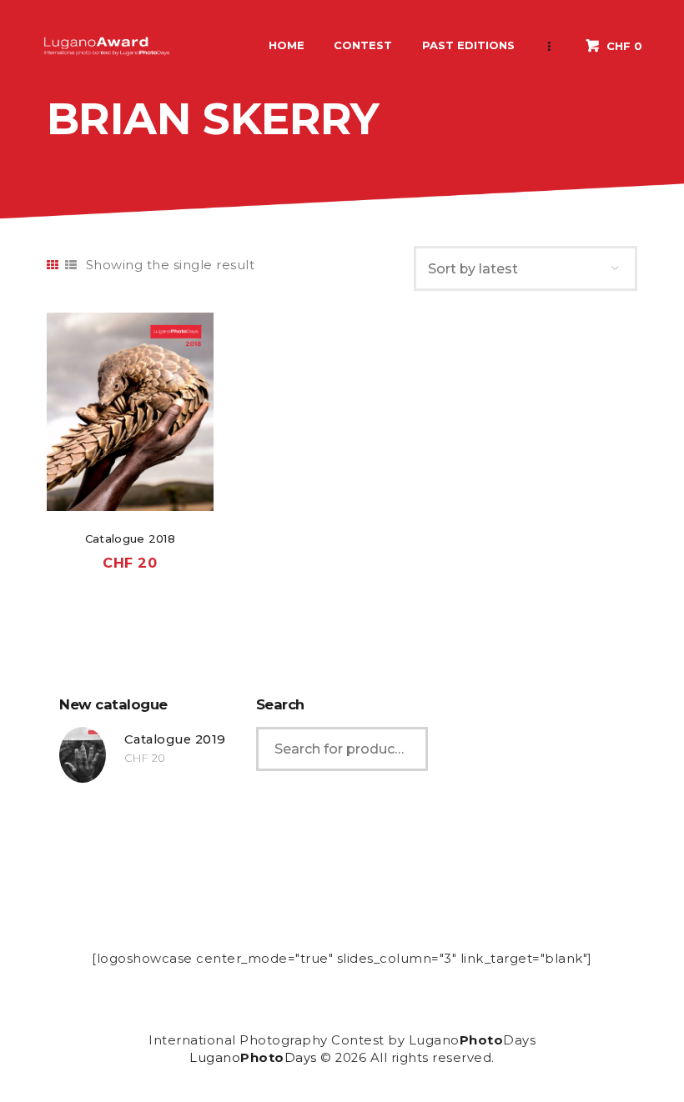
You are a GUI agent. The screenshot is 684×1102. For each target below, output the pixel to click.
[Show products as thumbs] (53, 265)
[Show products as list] (71, 265)
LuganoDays (253, 1057)
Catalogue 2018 (130, 538)
